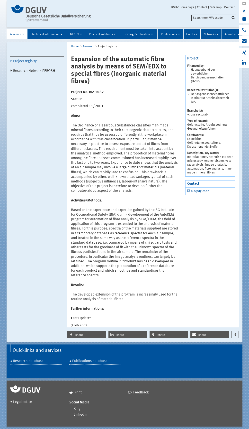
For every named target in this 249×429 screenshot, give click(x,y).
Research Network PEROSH (34, 71)
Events (190, 34)
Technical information (46, 34)
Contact (202, 7)
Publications (169, 34)
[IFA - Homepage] (52, 13)
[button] (86, 334)
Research (15, 34)
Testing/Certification (137, 34)
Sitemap (216, 7)
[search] (213, 18)
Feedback (141, 392)
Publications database (89, 361)
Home (75, 46)
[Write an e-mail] (244, 41)
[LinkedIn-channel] (244, 63)
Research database (28, 361)
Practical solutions (101, 34)
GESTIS (74, 34)
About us (231, 34)
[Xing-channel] (244, 53)
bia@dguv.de (200, 191)
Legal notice (22, 402)
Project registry (25, 61)
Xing (77, 409)
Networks (210, 34)
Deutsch (229, 7)
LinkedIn (80, 415)
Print (78, 392)
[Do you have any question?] (244, 30)
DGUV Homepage (182, 7)
